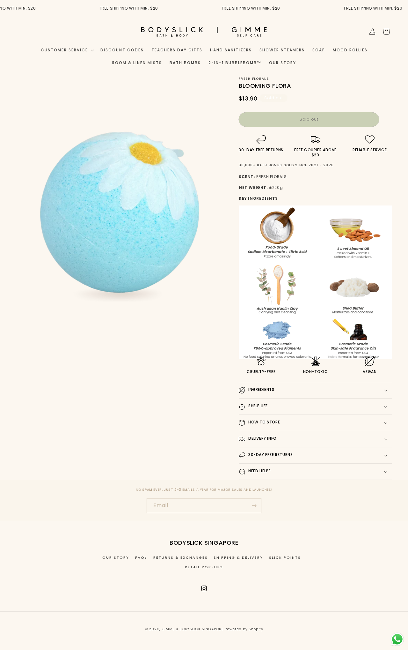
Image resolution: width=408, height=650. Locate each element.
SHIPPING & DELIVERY (238, 557)
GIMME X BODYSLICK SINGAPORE (193, 628)
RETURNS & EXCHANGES (180, 557)
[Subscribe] (254, 505)
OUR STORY (115, 557)
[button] (67, 50)
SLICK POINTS (285, 557)
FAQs (141, 557)
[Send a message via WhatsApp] (397, 639)
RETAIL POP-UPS (204, 567)
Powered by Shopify (244, 628)
